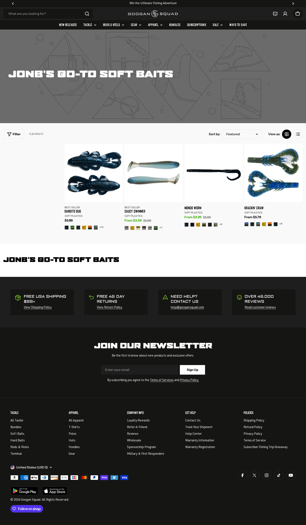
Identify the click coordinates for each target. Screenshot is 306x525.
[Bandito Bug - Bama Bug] (78, 227)
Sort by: (214, 134)
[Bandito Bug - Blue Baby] (96, 227)
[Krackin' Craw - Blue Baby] (258, 224)
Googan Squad (30, 499)
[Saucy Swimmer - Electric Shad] (126, 228)
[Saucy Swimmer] (153, 173)
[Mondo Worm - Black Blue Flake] (186, 225)
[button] (12, 3)
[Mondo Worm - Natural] (216, 225)
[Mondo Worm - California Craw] (198, 225)
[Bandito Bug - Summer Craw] (72, 227)
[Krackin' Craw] (273, 173)
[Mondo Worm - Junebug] (210, 225)
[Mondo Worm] (213, 173)
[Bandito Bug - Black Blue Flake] (67, 227)
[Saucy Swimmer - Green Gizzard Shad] (150, 228)
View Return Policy (109, 307)
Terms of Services (162, 380)
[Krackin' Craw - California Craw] (264, 224)
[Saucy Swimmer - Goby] (144, 228)
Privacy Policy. (189, 380)
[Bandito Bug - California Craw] (84, 227)
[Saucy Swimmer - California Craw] (132, 228)
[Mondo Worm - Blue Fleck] (192, 225)
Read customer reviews (260, 307)
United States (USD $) (32, 467)
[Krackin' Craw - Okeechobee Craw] (246, 224)
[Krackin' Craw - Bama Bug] (252, 224)
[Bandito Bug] (94, 173)
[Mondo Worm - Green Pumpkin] (204, 225)
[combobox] (48, 14)
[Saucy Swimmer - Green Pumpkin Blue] (156, 228)
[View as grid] (286, 134)
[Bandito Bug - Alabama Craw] (90, 227)
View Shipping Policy (38, 307)
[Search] (87, 13)
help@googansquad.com (187, 307)
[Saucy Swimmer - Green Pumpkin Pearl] (138, 228)
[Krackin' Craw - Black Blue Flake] (276, 224)
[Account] (285, 13)
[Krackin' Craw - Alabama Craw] (270, 224)
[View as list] (298, 134)
